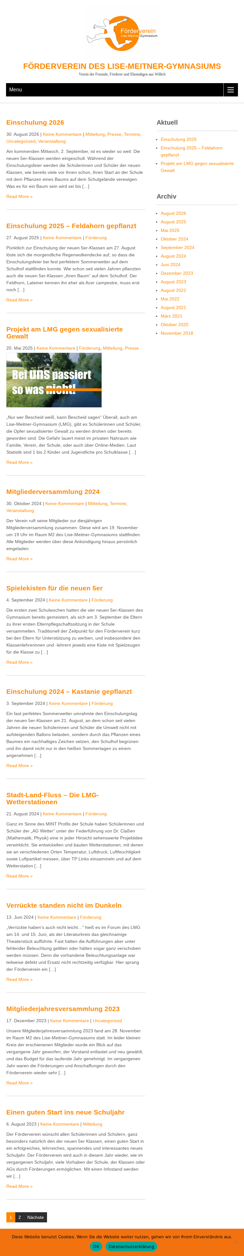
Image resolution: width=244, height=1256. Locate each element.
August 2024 (173, 256)
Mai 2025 (170, 230)
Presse (114, 134)
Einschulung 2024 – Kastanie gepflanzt (69, 691)
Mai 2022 (170, 298)
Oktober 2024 (174, 238)
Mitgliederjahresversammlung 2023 (63, 1008)
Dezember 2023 (177, 273)
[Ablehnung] (236, 1242)
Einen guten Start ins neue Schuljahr (65, 1112)
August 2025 (173, 221)
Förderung (96, 237)
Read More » (19, 196)
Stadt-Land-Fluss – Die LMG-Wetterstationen (52, 798)
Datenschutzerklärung (131, 1246)
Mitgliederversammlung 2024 (53, 491)
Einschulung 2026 (35, 122)
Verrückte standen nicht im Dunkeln (64, 905)
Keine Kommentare (62, 134)
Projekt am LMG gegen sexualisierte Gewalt (64, 333)
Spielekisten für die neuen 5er (54, 588)
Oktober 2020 (174, 324)
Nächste (35, 1217)
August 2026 (173, 213)
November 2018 (177, 333)
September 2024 (177, 247)
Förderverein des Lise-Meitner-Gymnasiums (122, 66)
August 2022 (173, 290)
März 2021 (171, 316)
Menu (15, 89)
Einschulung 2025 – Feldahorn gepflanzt (71, 225)
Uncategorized (21, 141)
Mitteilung (95, 134)
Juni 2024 (170, 264)
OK (96, 1246)
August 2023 (173, 281)
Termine (132, 134)
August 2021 (173, 307)
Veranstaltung (52, 141)
